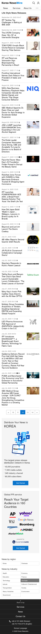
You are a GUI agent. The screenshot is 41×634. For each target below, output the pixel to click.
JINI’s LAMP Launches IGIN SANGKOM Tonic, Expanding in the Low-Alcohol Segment (11, 128)
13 (27, 412)
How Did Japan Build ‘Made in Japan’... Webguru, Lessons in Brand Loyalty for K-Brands (11, 214)
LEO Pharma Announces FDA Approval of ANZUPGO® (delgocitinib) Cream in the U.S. (13, 325)
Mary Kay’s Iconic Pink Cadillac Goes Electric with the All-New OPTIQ (12, 293)
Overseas (24, 563)
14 (32, 412)
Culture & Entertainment (29, 584)
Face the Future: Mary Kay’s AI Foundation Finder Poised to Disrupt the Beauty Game (12, 163)
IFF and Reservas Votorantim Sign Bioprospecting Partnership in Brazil (10, 61)
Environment (25, 591)
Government (7, 595)
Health (5, 573)
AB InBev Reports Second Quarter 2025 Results (13, 240)
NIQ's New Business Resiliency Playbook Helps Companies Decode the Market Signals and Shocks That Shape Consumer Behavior (13, 94)
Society (23, 588)
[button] (34, 3)
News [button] (5, 8)
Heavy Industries (8, 591)
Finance (24, 577)
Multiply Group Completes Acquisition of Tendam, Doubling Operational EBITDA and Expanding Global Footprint (13, 309)
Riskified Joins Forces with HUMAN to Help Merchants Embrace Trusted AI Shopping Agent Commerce (13, 179)
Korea (4, 563)
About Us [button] (28, 8)
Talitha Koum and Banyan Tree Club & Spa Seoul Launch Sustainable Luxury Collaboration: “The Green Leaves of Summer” (13, 279)
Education (6, 577)
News (20, 611)
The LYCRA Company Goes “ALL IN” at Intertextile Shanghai (11, 35)
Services (20, 606)
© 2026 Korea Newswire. (20, 631)
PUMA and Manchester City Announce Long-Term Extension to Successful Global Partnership (13, 379)
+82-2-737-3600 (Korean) (21, 621)
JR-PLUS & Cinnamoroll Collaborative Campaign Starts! (12, 252)
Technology (6, 580)
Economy (24, 573)
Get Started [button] (20, 483)
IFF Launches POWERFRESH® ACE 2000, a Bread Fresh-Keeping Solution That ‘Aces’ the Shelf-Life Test (12, 196)
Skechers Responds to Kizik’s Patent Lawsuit (11, 264)
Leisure (5, 584)
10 (13, 412)
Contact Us (20, 616)
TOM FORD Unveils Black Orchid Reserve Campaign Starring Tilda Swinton (13, 47)
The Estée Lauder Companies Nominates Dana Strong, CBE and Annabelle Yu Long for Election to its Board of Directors (11, 146)
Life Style (24, 580)
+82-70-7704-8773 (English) (22, 624)
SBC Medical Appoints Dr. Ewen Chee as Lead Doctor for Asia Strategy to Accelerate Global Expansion (13, 112)
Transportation (7, 588)
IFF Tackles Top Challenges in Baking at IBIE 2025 (12, 22)
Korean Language (20, 628)
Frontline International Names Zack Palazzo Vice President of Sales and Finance (13, 76)
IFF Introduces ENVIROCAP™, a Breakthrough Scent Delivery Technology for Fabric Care (12, 341)
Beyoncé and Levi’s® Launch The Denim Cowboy (11, 229)
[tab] (20, 607)
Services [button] (16, 8)
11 (18, 412)
